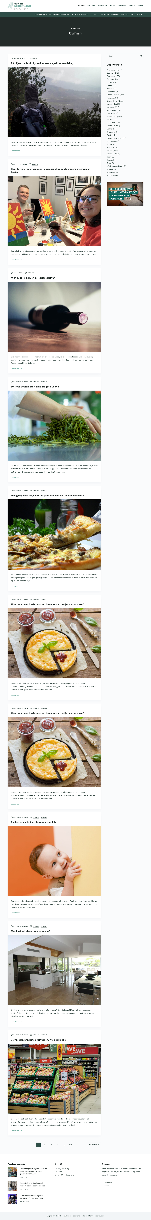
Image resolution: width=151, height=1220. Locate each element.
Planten (110, 135)
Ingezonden (105, 14)
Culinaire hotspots (40, 14)
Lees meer (15, 151)
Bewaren (33, 58)
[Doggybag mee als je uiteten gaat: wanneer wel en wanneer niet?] (54, 534)
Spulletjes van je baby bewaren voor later (34, 822)
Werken (139, 14)
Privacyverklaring (62, 1169)
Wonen (140, 6)
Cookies (58, 1172)
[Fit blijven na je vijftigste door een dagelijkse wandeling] (54, 102)
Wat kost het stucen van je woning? (30, 931)
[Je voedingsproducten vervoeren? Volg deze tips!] (54, 1079)
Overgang (111, 132)
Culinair (81, 6)
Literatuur (111, 113)
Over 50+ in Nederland (64, 1175)
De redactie (107, 1183)
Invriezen (110, 107)
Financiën (111, 98)
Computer (111, 76)
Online (109, 129)
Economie (111, 92)
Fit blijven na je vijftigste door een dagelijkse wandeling (42, 63)
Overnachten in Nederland (80, 14)
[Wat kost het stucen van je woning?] (54, 970)
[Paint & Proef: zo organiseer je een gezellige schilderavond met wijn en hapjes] (54, 211)
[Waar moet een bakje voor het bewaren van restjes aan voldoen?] (54, 643)
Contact (105, 1186)
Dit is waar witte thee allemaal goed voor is (35, 386)
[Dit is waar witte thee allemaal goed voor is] (54, 426)
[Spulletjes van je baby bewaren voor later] (54, 861)
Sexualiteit (111, 154)
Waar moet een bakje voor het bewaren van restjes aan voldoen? (48, 604)
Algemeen (95, 14)
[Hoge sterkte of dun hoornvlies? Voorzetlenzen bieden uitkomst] (12, 1186)
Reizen (132, 6)
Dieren (109, 85)
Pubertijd (110, 147)
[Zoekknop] (141, 56)
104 (70, 1145)
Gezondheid (102, 6)
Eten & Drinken (113, 95)
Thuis (109, 163)
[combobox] (123, 56)
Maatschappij (112, 116)
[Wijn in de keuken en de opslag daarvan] (54, 317)
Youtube (110, 175)
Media (112, 6)
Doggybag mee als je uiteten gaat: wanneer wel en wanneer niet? (47, 495)
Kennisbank (115, 14)
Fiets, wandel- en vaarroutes (59, 14)
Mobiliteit (111, 123)
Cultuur (91, 6)
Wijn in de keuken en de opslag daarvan (33, 277)
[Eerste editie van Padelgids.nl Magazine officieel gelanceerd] (12, 1199)
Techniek (110, 160)
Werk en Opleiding (114, 166)
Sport (109, 157)
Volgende (93, 1145)
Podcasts (124, 14)
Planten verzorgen (114, 138)
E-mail (109, 88)
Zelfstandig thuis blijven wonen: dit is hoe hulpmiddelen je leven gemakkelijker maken (33, 1171)
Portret (132, 14)
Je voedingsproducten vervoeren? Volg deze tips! (38, 1039)
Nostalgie (122, 6)
